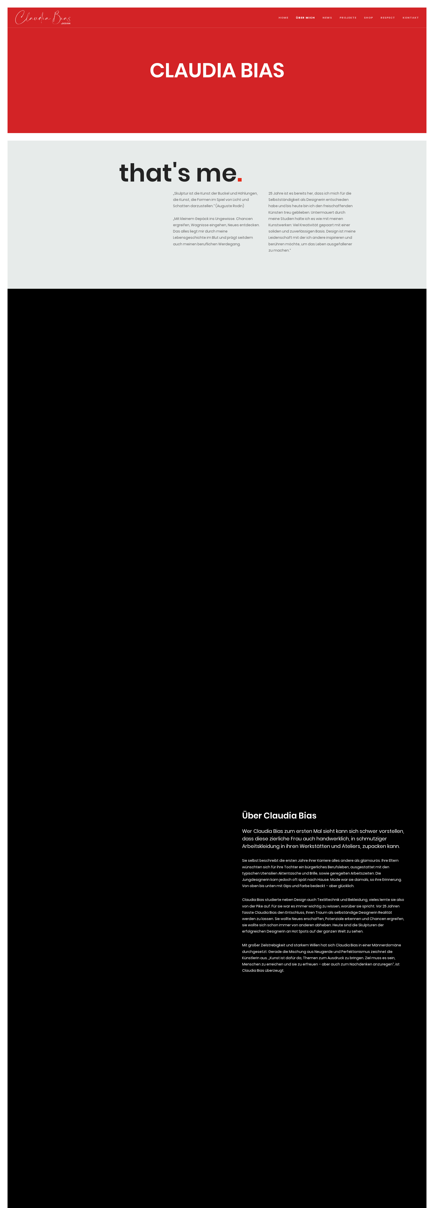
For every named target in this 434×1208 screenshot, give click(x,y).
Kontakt (411, 18)
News (327, 18)
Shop (368, 18)
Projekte (348, 18)
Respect (388, 18)
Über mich (305, 18)
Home (283, 18)
